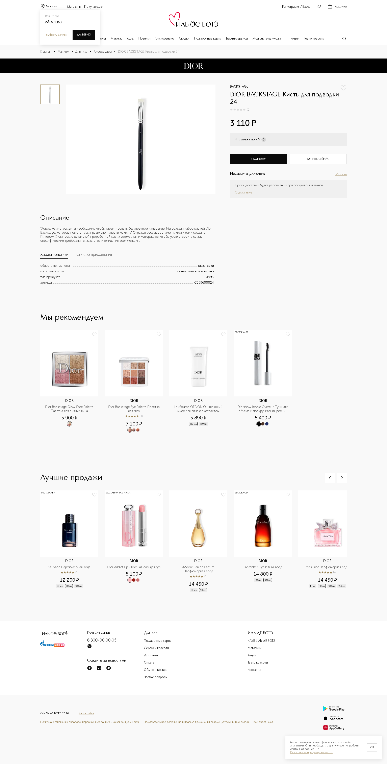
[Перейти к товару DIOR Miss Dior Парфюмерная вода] (330, 541)
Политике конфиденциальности (311, 752)
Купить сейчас (318, 159)
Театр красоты (314, 38)
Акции (295, 38)
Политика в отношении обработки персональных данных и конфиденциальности (89, 722)
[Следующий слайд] (342, 478)
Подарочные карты (207, 38)
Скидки (184, 38)
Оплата (149, 662)
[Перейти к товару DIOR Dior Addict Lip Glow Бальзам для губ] (137, 541)
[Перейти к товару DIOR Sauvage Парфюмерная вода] (72, 541)
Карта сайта (86, 713)
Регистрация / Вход (296, 6)
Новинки (144, 38)
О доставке (243, 192)
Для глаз (81, 51)
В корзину (258, 159)
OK (372, 747)
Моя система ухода (267, 38)
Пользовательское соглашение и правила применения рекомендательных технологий (196, 722)
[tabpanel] (127, 274)
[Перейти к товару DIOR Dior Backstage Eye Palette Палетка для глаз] (137, 381)
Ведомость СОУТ (264, 722)
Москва (51, 6)
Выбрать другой (56, 34)
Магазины (74, 6)
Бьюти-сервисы (237, 38)
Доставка (151, 655)
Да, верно (84, 34)
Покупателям (93, 6)
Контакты (254, 670)
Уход (130, 38)
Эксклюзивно (164, 38)
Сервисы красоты (156, 648)
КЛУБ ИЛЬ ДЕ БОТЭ (262, 641)
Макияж (116, 38)
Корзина (341, 6)
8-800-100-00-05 (102, 641)
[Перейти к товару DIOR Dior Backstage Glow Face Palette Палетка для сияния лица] (72, 381)
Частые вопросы (155, 677)
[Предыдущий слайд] (330, 478)
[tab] (54, 255)
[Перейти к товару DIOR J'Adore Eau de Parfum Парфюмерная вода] (201, 541)
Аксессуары (103, 51)
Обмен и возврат (156, 670)
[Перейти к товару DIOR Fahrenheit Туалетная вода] (266, 541)
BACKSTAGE (239, 86)
